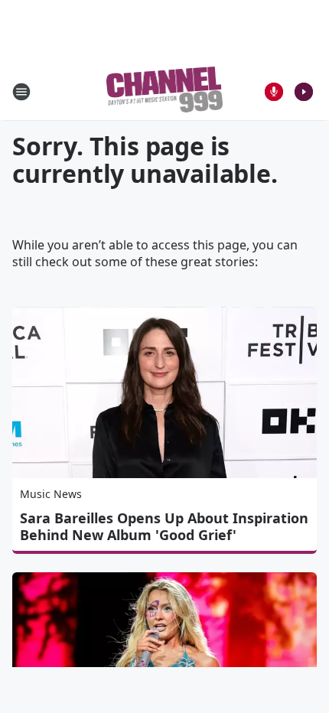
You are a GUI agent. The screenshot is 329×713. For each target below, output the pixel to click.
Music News (51, 494)
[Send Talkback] (274, 92)
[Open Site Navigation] (21, 92)
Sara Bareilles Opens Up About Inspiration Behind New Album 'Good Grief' (164, 526)
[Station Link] (164, 91)
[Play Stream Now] (304, 92)
